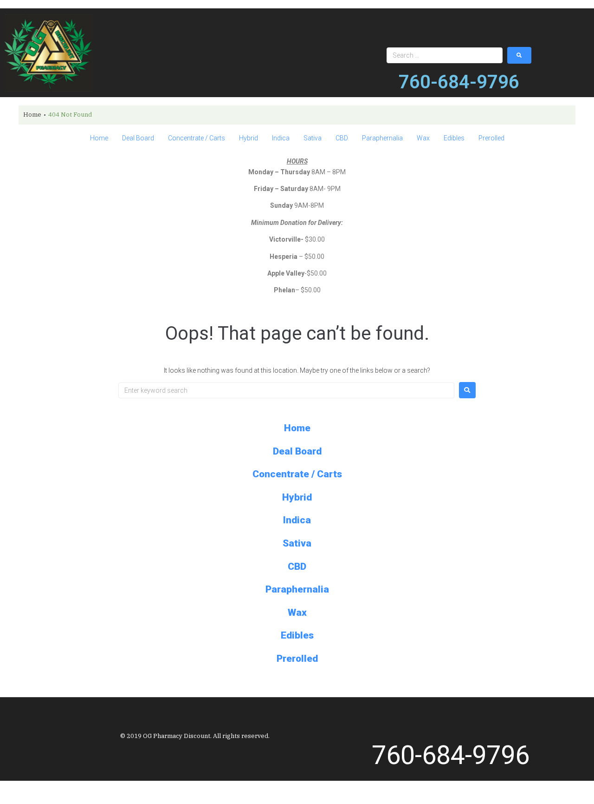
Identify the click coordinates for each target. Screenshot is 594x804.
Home (32, 115)
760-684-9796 (459, 82)
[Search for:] (286, 390)
